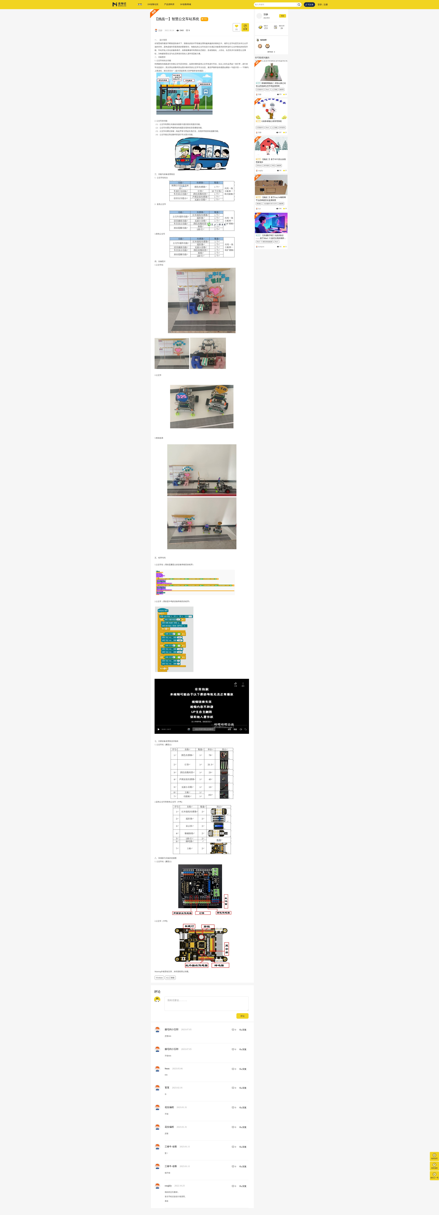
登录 (320, 4)
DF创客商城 (185, 4)
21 (236, 29)
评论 (242, 1016)
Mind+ (267, 89)
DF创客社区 (153, 4)
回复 (244, 1030)
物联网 (282, 89)
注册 (326, 4)
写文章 (310, 5)
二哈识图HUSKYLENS (270, 203)
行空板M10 (260, 89)
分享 (245, 29)
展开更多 (270, 52)
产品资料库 (169, 4)
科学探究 (282, 127)
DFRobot (259, 165)
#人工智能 (170, 978)
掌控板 (259, 203)
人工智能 (274, 89)
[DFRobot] (119, 6)
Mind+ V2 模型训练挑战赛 (264, 241)
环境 (273, 165)
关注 (282, 16)
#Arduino (159, 978)
